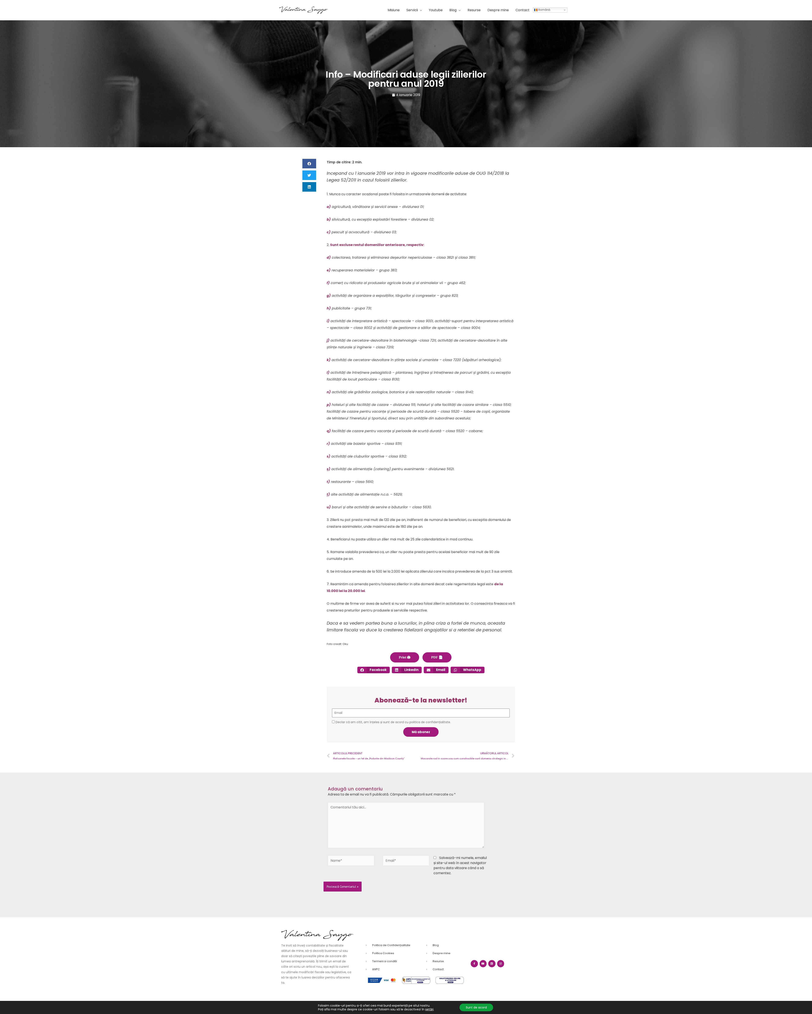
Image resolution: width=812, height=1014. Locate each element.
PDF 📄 (437, 657)
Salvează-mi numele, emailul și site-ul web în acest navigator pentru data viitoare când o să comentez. (460, 865)
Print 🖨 (404, 657)
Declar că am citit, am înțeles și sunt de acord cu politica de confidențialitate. (393, 722)
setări (429, 1009)
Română (544, 10)
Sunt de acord (476, 1007)
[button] (414, 10)
